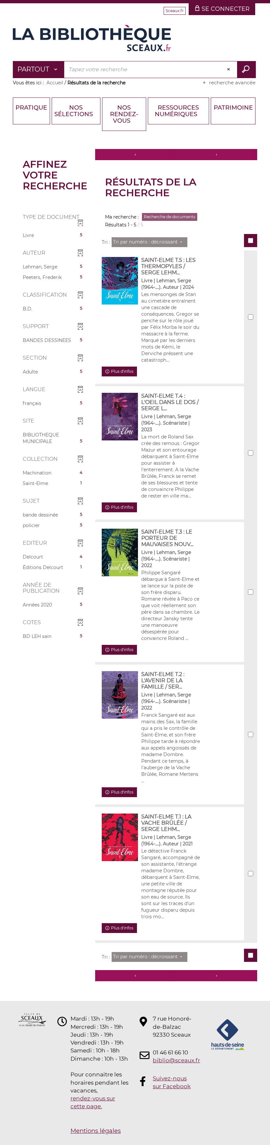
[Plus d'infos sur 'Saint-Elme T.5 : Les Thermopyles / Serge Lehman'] (120, 281)
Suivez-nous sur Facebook (172, 1082)
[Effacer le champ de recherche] (229, 69)
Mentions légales (95, 1130)
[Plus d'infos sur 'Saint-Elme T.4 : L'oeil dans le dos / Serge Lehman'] (120, 416)
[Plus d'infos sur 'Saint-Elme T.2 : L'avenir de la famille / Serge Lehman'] (120, 695)
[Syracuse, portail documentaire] (92, 38)
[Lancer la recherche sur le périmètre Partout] (246, 69)
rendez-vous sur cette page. (92, 1102)
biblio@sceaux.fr (172, 1060)
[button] (52, 235)
